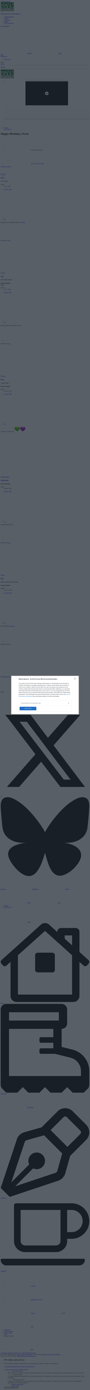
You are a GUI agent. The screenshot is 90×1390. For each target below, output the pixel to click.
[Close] (75, 679)
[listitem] (45, 703)
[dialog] (45, 695)
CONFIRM (27, 708)
